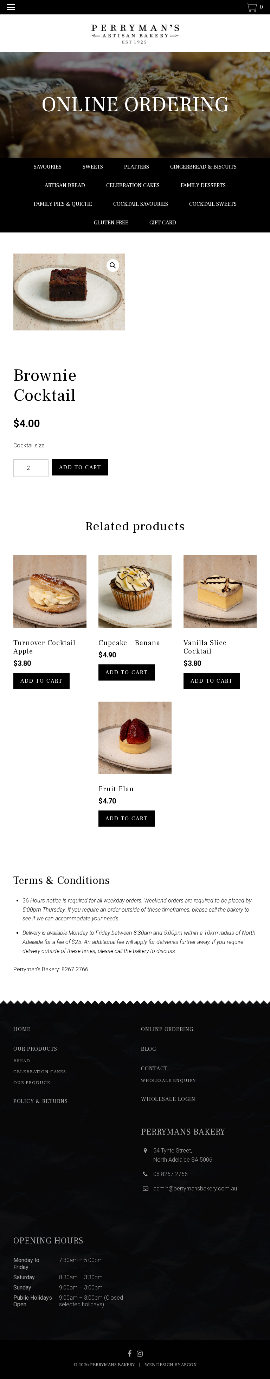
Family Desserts (203, 185)
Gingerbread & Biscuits (203, 166)
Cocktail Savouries (140, 204)
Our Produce (31, 1082)
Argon (189, 1364)
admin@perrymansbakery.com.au (195, 1188)
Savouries (48, 166)
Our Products (35, 1048)
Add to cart (80, 467)
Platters (136, 166)
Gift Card (162, 222)
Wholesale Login (168, 1099)
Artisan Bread (65, 185)
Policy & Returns (40, 1101)
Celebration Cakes (133, 185)
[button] (113, 265)
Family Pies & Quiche (63, 204)
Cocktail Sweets (213, 204)
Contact (154, 1068)
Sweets (93, 166)
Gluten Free (111, 222)
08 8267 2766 (170, 1174)
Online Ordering (167, 1029)
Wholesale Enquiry (168, 1080)
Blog (148, 1048)
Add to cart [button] (41, 680)
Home (22, 1029)
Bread (21, 1061)
